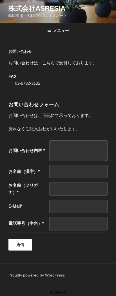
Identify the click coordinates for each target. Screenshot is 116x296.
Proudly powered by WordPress (36, 275)
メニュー (61, 30)
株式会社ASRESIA (36, 8)
